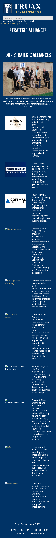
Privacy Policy (37, 533)
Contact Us (20, 533)
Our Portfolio (41, 530)
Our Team (25, 530)
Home (13, 530)
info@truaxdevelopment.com (14, 23)
